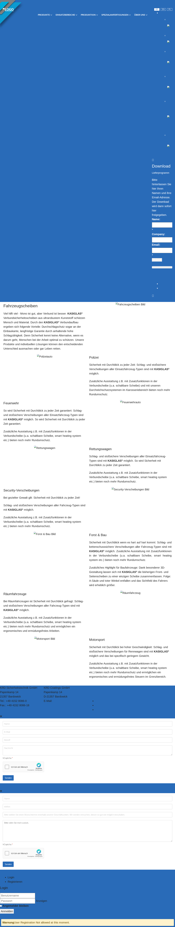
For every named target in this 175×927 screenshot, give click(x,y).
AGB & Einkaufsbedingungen (112, 709)
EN (163, 9)
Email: (156, 244)
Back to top (138, 700)
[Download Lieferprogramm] (153, 279)
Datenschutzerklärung (108, 700)
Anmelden (7, 911)
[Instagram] (163, 4)
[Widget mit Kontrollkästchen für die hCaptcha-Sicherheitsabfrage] (23, 767)
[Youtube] (156, 4)
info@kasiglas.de (63, 700)
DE (157, 9)
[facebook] (171, 4)
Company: (158, 234)
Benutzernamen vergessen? (17, 915)
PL (170, 9)
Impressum (102, 705)
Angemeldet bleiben (16, 905)
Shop (163, 12)
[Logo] (18, 9)
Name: (156, 219)
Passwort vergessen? (48, 915)
